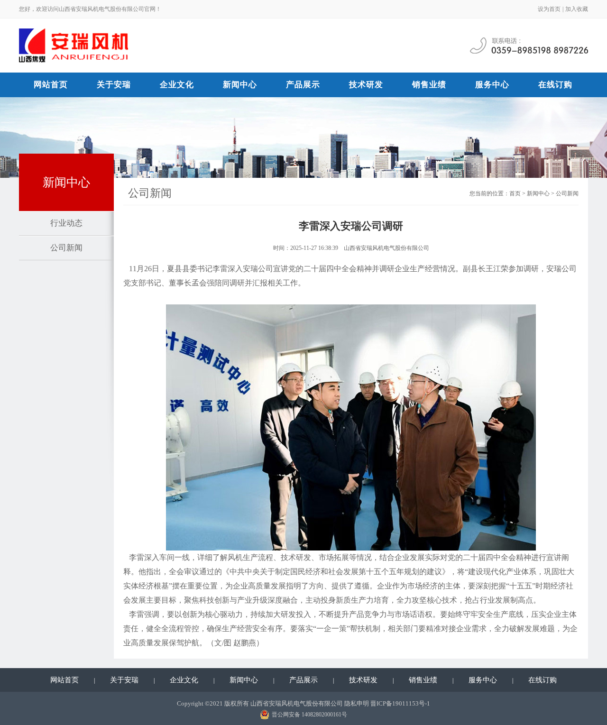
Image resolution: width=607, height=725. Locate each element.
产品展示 (303, 84)
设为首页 (549, 9)
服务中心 (492, 84)
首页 (515, 193)
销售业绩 (429, 84)
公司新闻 (66, 247)
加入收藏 (576, 9)
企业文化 (177, 84)
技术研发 (366, 84)
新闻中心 (240, 84)
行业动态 (66, 223)
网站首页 (51, 84)
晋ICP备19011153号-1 (400, 703)
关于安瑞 (114, 84)
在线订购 (555, 84)
